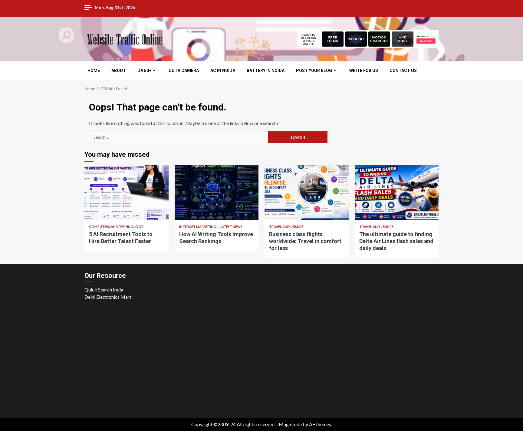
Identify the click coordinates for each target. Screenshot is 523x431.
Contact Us (403, 70)
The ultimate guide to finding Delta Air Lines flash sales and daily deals (397, 192)
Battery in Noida (266, 70)
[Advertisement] (261, 363)
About (118, 70)
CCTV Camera (184, 70)
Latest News (231, 226)
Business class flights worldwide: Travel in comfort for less (307, 192)
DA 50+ (144, 70)
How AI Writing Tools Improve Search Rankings (217, 192)
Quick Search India (103, 289)
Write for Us (363, 70)
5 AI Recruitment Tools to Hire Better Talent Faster (126, 192)
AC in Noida (222, 70)
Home (93, 70)
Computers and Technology (116, 226)
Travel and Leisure (286, 226)
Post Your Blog (314, 70)
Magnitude (290, 424)
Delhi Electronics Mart (107, 297)
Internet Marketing (198, 226)
